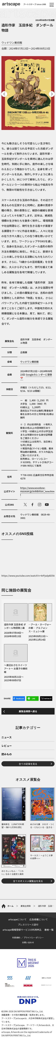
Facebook (20, 698)
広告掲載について (38, 919)
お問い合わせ (28, 942)
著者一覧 (49, 929)
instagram (39, 504)
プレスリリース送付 (28, 924)
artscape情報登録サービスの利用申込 (22, 929)
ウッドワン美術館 (11, 42)
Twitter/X (47, 698)
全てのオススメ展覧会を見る (28, 881)
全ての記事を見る (28, 763)
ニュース (6, 737)
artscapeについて (17, 919)
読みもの (6, 754)
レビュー (6, 745)
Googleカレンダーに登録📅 (36, 376)
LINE (33, 698)
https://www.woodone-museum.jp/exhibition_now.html (37, 491)
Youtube (47, 504)
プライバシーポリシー (34, 937)
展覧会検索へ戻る (28, 711)
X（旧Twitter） (25, 504)
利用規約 (16, 937)
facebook (32, 504)
